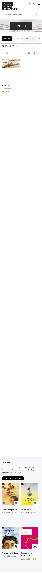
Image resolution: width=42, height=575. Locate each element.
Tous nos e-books (12, 478)
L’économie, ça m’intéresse (27, 554)
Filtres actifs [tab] (9, 46)
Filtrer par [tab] (6, 38)
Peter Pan (5, 86)
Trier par (19, 39)
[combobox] (21, 14)
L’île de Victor (26, 510)
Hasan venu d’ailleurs (10, 553)
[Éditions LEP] (10, 10)
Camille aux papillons (10, 510)
